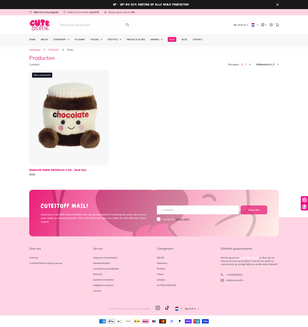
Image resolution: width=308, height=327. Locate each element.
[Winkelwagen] (277, 25)
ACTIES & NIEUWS (166, 285)
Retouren (97, 274)
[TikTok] (167, 308)
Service (98, 248)
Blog (185, 39)
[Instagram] (158, 308)
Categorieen (165, 248)
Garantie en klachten (103, 279)
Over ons (35, 248)
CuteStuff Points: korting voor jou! (45, 263)
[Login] (271, 25)
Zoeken (127, 25)
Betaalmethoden (101, 263)
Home (32, 39)
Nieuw (44, 39)
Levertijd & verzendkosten (106, 268)
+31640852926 (234, 274)
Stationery (59, 39)
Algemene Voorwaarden (105, 257)
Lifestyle (112, 39)
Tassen (94, 39)
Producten (54, 49)
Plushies (80, 39)
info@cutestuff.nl (234, 280)
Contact (197, 39)
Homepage (34, 49)
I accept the (176, 219)
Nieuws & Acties (136, 39)
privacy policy (183, 219)
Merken (154, 39)
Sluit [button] (277, 4)
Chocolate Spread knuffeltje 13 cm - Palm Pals (58, 170)
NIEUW (160, 257)
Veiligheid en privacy (103, 285)
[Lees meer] (264, 25)
